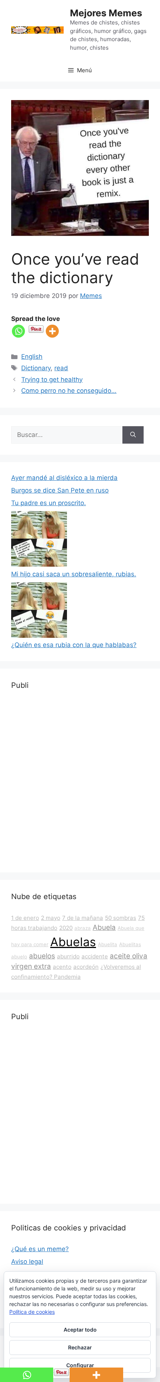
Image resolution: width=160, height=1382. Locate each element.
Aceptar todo (80, 1329)
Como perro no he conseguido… (68, 390)
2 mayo (50, 917)
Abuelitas (130, 944)
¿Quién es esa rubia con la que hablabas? (74, 645)
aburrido (68, 956)
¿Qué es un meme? (40, 1249)
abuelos (42, 956)
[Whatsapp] (18, 331)
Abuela (104, 927)
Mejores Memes (106, 13)
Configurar (80, 1365)
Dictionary (36, 368)
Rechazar (80, 1347)
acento (62, 966)
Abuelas (73, 942)
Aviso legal (27, 1261)
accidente (94, 956)
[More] (52, 331)
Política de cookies (32, 1312)
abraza (82, 928)
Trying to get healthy (52, 379)
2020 (66, 927)
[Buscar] (133, 435)
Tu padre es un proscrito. (48, 503)
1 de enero (25, 917)
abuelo (19, 957)
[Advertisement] (80, 781)
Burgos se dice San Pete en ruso (60, 490)
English (31, 356)
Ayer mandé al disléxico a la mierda (64, 477)
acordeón (86, 966)
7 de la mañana (82, 917)
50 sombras (120, 917)
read (61, 368)
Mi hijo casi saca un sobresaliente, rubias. (73, 574)
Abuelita (107, 944)
